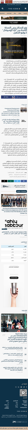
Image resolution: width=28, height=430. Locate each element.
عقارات (19, 13)
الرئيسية (25, 13)
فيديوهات (6, 404)
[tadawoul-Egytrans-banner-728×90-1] (14, 97)
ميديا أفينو (10, 174)
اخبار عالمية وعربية (24, 404)
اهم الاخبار (9, 13)
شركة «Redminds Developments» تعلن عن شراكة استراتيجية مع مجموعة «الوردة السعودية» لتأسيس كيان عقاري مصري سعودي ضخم (17, 337)
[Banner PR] (14, 186)
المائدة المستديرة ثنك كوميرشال (20, 174)
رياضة (16, 406)
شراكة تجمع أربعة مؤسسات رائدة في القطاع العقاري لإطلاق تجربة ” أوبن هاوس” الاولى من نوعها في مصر (10, 121)
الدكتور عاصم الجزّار (19, 172)
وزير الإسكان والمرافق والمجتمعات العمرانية (18, 176)
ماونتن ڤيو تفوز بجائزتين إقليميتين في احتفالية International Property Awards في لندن (12, 348)
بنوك (15, 13)
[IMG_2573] (14, 1)
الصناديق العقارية (11, 172)
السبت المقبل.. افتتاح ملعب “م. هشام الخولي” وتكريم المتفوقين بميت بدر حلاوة (13, 354)
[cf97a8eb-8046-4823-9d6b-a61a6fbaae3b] (14, 17)
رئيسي (16, 404)
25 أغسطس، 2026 (15, 116)
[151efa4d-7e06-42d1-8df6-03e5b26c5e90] (14, 22)
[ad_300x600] (14, 285)
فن (8, 402)
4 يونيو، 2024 (23, 35)
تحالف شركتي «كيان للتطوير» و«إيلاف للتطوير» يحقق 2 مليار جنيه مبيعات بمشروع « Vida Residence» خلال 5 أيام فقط (13, 369)
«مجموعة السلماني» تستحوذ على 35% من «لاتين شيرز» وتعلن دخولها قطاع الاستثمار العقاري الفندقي (12, 361)
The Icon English (6, 205)
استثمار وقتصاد (4, 229)
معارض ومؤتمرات (6, 407)
